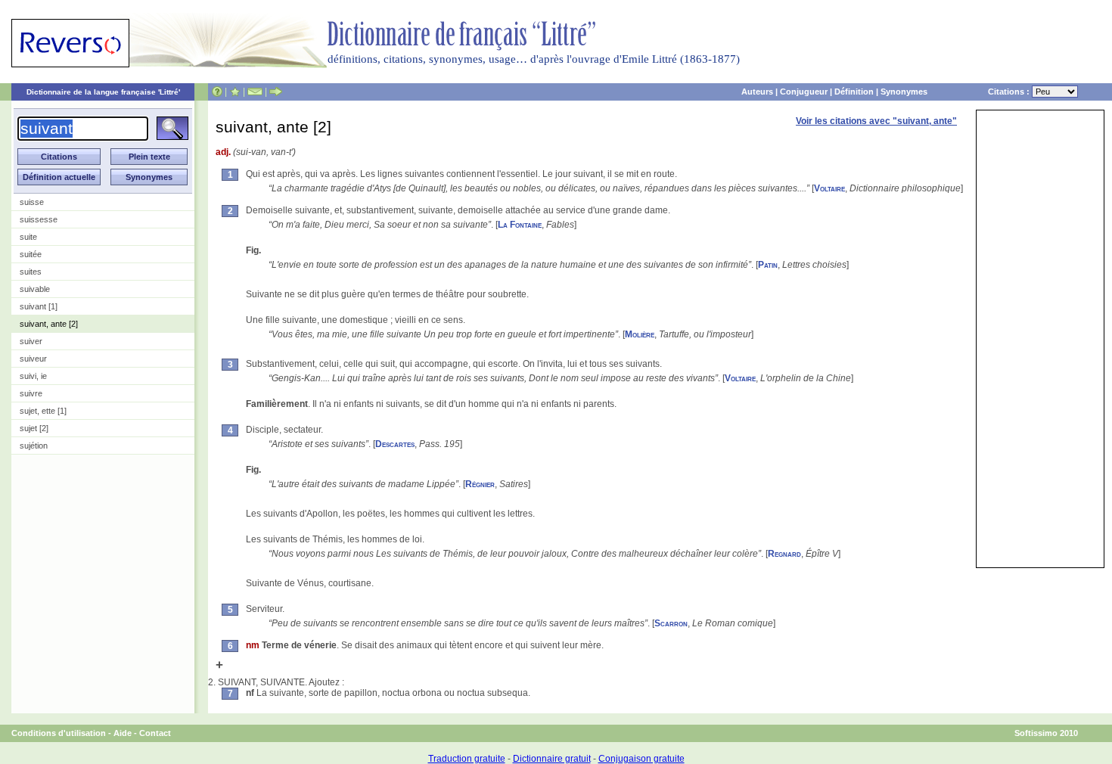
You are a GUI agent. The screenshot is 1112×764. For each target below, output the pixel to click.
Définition (854, 91)
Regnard (784, 553)
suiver (31, 341)
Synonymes (904, 91)
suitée (31, 254)
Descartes (395, 444)
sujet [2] (34, 428)
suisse (32, 202)
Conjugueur (804, 91)
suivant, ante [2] (49, 323)
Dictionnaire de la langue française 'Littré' (103, 92)
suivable (35, 288)
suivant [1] (38, 306)
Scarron (671, 623)
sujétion (34, 445)
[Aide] (217, 91)
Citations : (1010, 91)
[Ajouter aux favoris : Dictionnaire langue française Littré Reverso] (235, 91)
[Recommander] (275, 91)
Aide (122, 733)
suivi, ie (33, 375)
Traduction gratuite (466, 758)
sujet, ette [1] (43, 410)
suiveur (33, 358)
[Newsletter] (254, 91)
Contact (155, 733)
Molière (639, 334)
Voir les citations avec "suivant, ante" (876, 121)
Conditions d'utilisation (58, 733)
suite (28, 236)
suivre (31, 393)
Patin (768, 264)
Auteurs (757, 91)
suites (31, 271)
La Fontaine (520, 224)
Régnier (480, 484)
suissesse (38, 219)
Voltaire (829, 188)
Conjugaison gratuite (641, 758)
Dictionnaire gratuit (552, 758)
